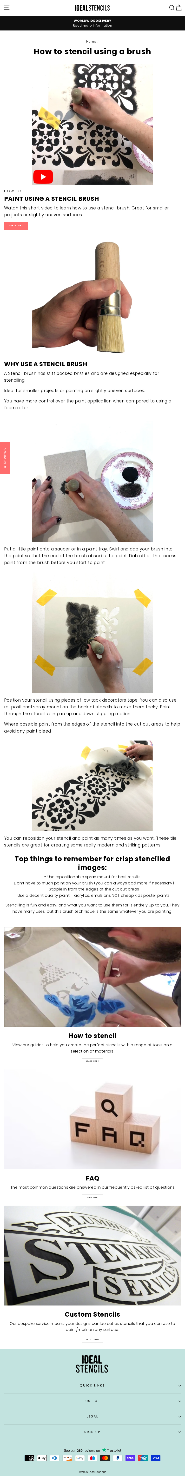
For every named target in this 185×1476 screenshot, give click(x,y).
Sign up (92, 1432)
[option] (92, 23)
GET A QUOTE (92, 1339)
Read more (92, 1197)
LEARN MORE (92, 1061)
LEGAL (92, 1416)
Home (91, 41)
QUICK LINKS (92, 1385)
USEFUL (92, 1401)
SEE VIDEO (16, 225)
